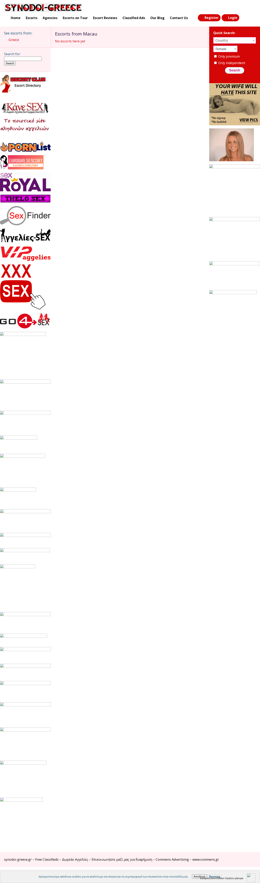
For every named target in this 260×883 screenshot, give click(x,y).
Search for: (12, 54)
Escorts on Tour (75, 18)
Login (232, 17)
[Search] (244, 18)
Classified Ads (133, 18)
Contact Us (179, 18)
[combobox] (234, 40)
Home (16, 18)
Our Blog (157, 18)
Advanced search (236, 77)
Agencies (50, 18)
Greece (14, 40)
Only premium (228, 56)
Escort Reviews (105, 18)
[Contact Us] (252, 18)
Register (212, 17)
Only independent (231, 63)
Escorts (31, 18)
